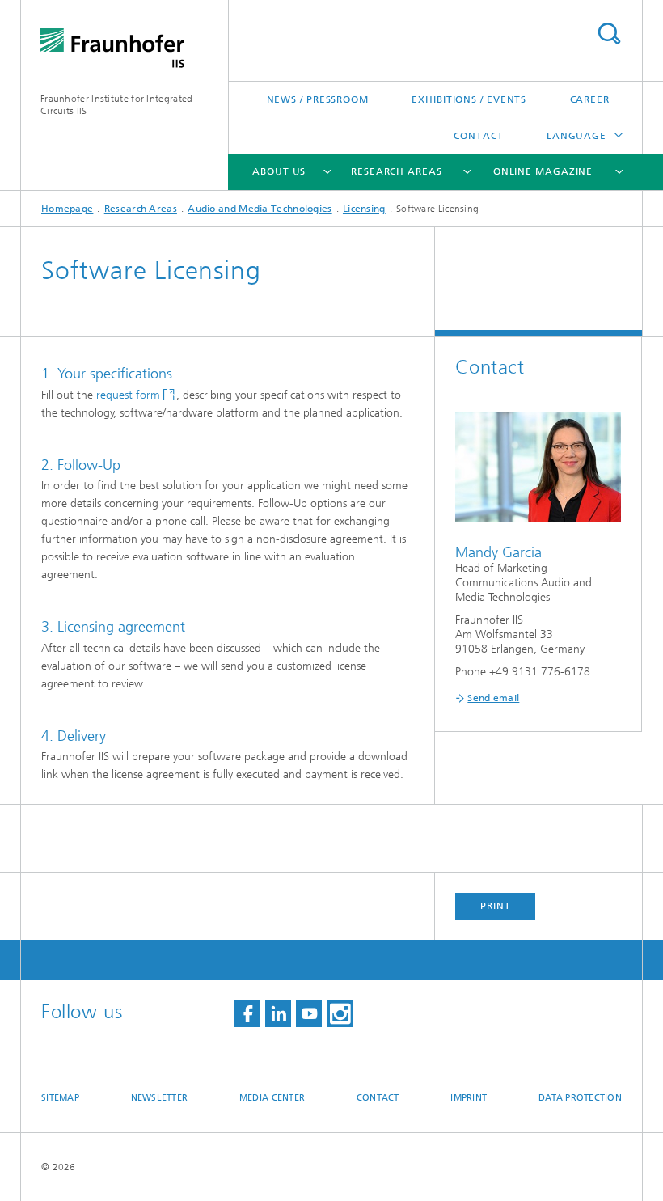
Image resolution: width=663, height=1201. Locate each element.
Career (590, 99)
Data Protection (580, 1098)
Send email (493, 698)
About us (279, 171)
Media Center (272, 1098)
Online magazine (543, 171)
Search (609, 33)
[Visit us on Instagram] (340, 1013)
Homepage (67, 208)
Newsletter (159, 1098)
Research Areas (396, 171)
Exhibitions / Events (469, 99)
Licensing (364, 208)
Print (495, 905)
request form (128, 395)
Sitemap (60, 1098)
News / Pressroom (318, 99)
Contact (478, 136)
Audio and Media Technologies (260, 208)
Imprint (468, 1098)
